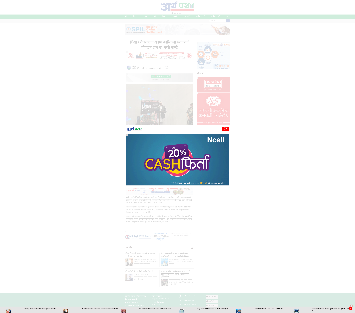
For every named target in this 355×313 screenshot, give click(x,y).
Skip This (225, 129)
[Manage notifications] (351, 306)
